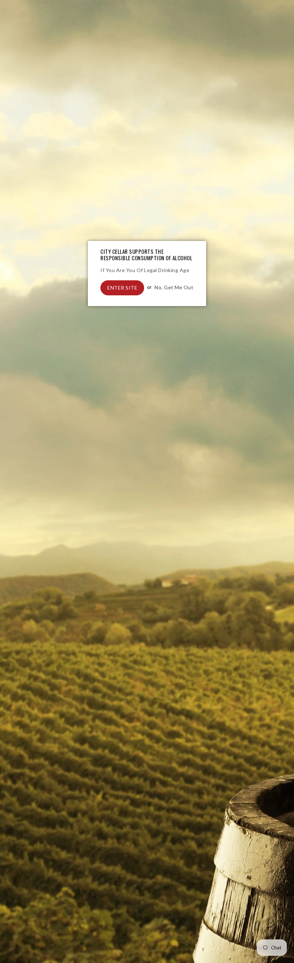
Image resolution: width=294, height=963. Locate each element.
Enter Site (122, 288)
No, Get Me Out (174, 287)
